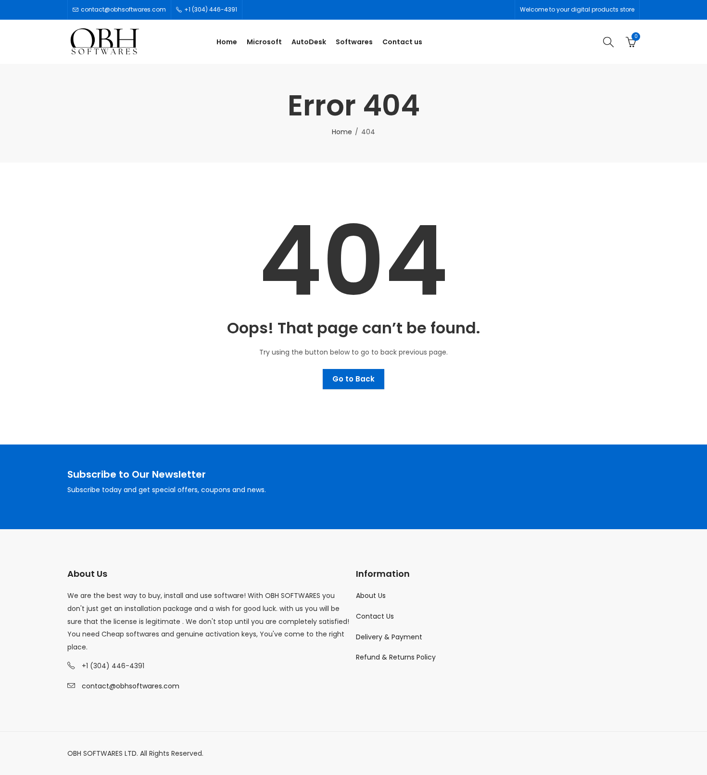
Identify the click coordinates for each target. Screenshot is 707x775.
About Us (371, 595)
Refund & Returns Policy (396, 657)
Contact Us (375, 616)
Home (342, 132)
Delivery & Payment (389, 637)
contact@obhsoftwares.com (130, 686)
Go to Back (353, 379)
